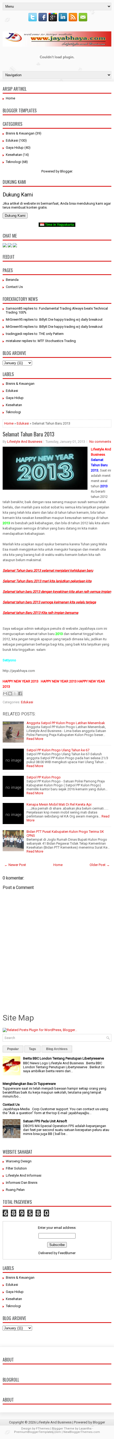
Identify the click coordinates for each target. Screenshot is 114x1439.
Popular (13, 1049)
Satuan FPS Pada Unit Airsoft (45, 1121)
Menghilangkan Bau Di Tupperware (29, 1084)
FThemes (43, 1428)
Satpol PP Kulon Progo (44, 777)
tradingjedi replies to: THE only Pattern (35, 334)
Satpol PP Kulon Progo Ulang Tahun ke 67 (58, 750)
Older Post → (100, 865)
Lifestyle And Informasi (23, 1175)
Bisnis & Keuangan (20, 133)
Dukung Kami (15, 216)
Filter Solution (16, 1168)
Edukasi (12, 140)
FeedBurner (67, 1253)
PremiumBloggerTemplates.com (37, 1432)
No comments (100, 442)
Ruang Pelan (15, 1190)
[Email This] (5, 693)
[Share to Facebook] (20, 693)
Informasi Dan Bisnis (21, 1183)
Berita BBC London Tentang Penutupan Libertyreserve (63, 1058)
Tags (32, 1049)
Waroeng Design (19, 1161)
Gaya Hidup (15, 148)
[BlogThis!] (10, 693)
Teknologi (13, 162)
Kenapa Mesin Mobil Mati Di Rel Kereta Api (59, 804)
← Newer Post (15, 865)
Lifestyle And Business (24, 442)
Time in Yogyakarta (59, 225)
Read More (35, 739)
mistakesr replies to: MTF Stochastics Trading (41, 341)
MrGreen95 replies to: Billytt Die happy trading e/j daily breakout (54, 319)
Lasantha (85, 1428)
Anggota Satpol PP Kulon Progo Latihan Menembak (66, 723)
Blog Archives (57, 1049)
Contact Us (14, 287)
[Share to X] (15, 693)
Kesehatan (14, 155)
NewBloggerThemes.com (81, 1432)
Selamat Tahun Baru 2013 (28, 434)
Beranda (12, 280)
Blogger (66, 171)
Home (10, 98)
